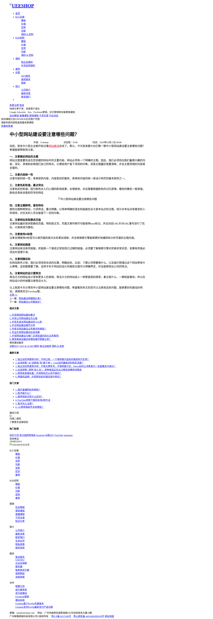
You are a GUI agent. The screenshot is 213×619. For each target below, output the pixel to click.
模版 (17, 454)
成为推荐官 (21, 589)
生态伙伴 (20, 541)
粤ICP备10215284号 (61, 616)
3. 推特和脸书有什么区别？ (29, 396)
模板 (23, 20)
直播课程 (24, 115)
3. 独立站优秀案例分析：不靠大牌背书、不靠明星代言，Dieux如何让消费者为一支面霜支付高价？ (65, 366)
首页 (17, 13)
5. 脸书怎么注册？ (24, 403)
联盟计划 (20, 586)
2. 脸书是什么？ (23, 393)
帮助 (23, 83)
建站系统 (20, 600)
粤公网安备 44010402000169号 (88, 616)
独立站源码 (27, 62)
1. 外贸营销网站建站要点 (22, 315)
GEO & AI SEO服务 (29, 346)
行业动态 (53, 115)
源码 (17, 58)
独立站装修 (45, 346)
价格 (23, 24)
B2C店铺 (19, 17)
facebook (40, 435)
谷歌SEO (14, 346)
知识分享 (20, 521)
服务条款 (20, 548)
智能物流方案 (22, 570)
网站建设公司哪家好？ (30, 302)
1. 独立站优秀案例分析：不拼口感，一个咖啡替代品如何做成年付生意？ (52, 359)
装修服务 (25, 79)
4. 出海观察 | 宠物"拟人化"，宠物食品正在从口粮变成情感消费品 (48, 370)
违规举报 (20, 577)
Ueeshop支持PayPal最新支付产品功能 (34, 607)
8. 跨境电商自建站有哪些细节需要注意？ (30, 339)
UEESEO (19, 560)
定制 (17, 468)
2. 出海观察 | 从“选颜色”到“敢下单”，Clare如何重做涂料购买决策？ (49, 363)
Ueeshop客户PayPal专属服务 (29, 603)
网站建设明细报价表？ (30, 298)
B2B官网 (19, 38)
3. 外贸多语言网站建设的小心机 (26, 322)
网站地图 (109, 616)
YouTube (59, 435)
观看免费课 (7, 126)
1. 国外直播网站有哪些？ (28, 389)
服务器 (18, 566)
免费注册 (14, 105)
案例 (17, 69)
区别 (17, 471)
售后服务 (20, 557)
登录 (21, 105)
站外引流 (14, 435)
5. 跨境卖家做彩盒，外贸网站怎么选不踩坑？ (38, 373)
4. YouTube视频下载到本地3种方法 (32, 400)
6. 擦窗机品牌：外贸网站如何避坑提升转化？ (38, 376)
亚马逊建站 (21, 593)
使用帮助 (20, 573)
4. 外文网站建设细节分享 (22, 325)
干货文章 (43, 115)
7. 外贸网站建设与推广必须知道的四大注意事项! (34, 336)
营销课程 (34, 115)
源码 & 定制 (27, 34)
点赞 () (13, 295)
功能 (23, 31)
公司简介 (25, 90)
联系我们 (25, 97)
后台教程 (14, 115)
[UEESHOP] (22, 5)
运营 (17, 72)
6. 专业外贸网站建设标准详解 (25, 332)
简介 (17, 86)
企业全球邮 (21, 563)
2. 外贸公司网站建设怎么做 (23, 318)
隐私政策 (20, 544)
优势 (23, 27)
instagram (68, 435)
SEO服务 (25, 76)
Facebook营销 (22, 596)
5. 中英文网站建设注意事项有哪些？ (28, 329)
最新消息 (25, 93)
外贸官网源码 (28, 65)
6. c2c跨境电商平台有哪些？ (29, 407)
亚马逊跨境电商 (27, 435)
